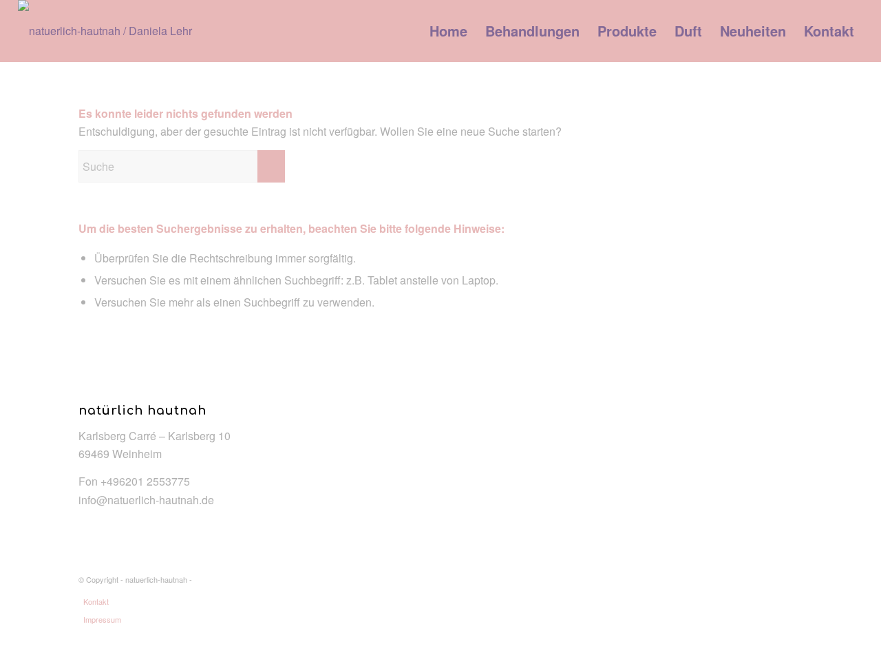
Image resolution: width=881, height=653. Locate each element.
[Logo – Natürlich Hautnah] (111, 31)
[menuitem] (448, 31)
